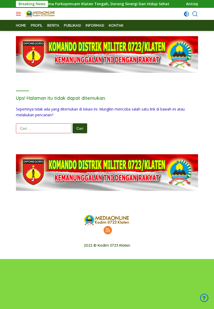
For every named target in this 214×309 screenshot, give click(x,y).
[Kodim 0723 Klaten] (39, 13)
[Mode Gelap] (186, 14)
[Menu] (19, 13)
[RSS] (108, 230)
